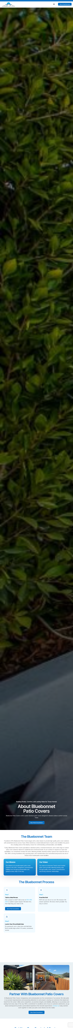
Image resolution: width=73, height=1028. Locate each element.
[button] (54, 4)
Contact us (56, 1006)
